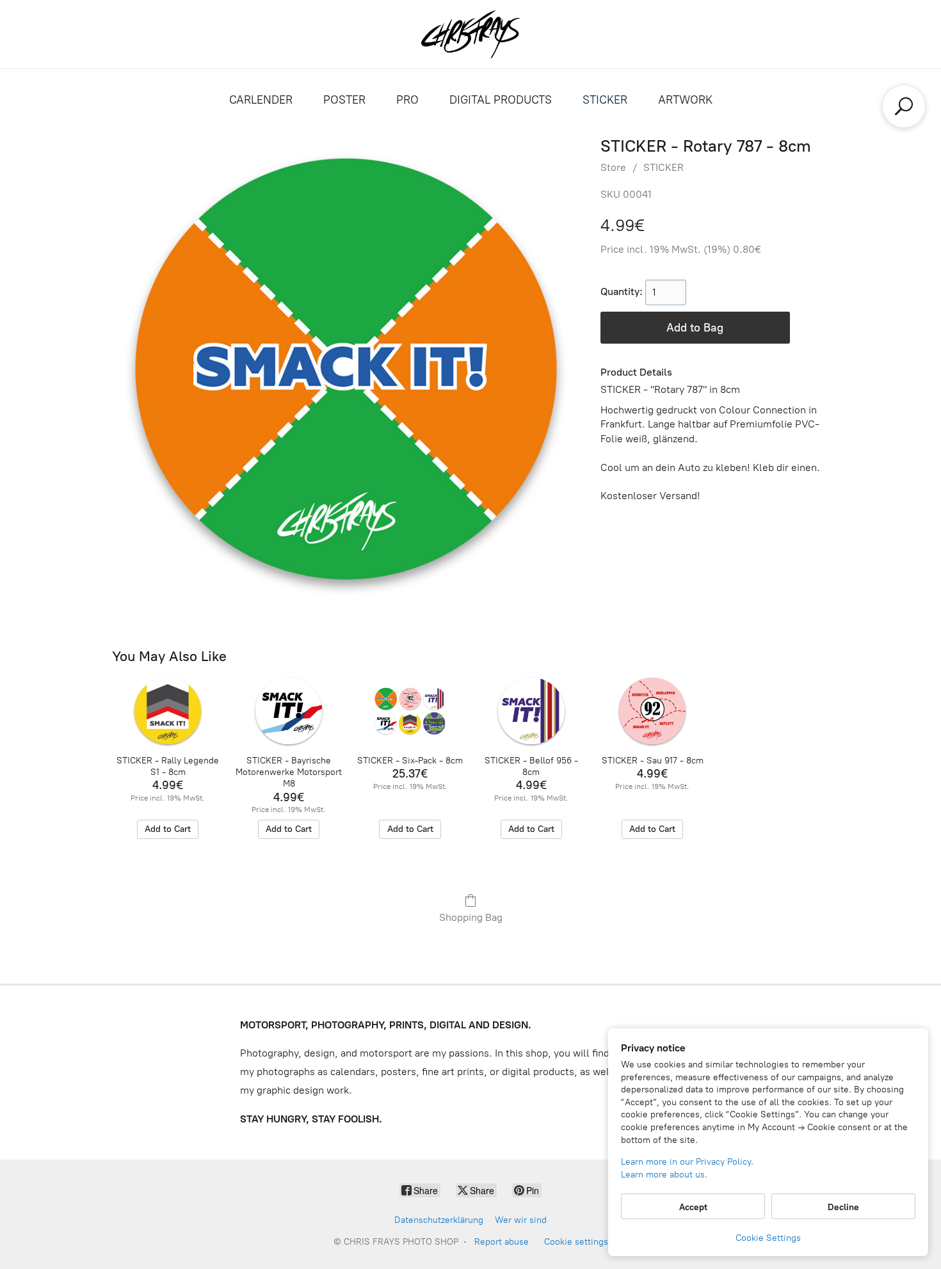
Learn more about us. (664, 1174)
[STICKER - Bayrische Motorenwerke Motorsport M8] (289, 711)
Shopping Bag (471, 917)
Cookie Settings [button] (768, 1238)
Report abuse (501, 1241)
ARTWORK (685, 100)
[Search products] (903, 106)
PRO (407, 100)
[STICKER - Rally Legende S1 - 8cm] (167, 711)
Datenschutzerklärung (438, 1220)
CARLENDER (261, 100)
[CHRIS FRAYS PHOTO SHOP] (470, 34)
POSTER (344, 100)
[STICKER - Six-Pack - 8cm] (410, 711)
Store (613, 167)
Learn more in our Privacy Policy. (687, 1161)
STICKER (605, 100)
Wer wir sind (521, 1220)
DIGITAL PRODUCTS (500, 100)
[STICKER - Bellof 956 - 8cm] (531, 711)
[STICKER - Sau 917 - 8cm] (652, 711)
